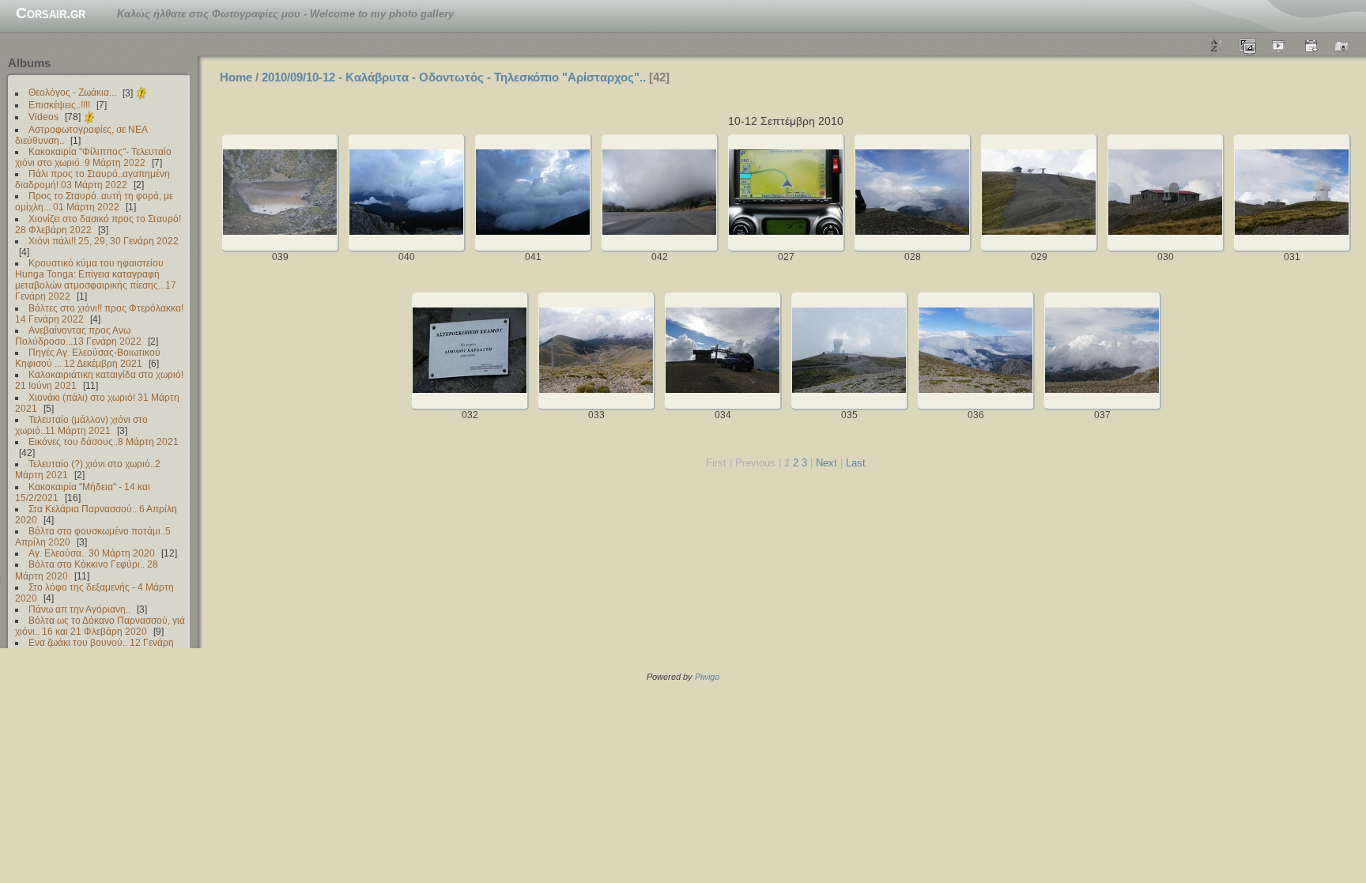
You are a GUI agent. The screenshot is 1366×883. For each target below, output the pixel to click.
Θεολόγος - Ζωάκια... (72, 93)
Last (856, 463)
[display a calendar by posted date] (1310, 45)
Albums (29, 63)
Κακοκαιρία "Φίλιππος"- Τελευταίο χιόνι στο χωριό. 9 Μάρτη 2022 (93, 157)
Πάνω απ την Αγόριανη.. (79, 609)
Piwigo (707, 676)
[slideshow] (1279, 45)
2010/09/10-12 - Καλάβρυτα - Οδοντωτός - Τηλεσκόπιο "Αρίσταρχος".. (454, 77)
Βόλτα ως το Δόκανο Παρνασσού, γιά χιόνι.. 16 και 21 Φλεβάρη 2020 (100, 625)
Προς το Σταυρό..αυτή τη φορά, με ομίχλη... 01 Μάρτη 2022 (94, 201)
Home (236, 77)
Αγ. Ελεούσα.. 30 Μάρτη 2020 (91, 553)
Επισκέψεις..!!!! (59, 105)
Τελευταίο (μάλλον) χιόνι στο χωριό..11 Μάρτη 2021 (81, 425)
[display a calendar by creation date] (1342, 45)
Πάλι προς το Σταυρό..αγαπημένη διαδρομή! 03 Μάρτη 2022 (92, 179)
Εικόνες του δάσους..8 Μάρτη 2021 (103, 441)
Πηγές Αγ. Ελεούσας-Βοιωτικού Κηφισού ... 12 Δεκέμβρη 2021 (87, 357)
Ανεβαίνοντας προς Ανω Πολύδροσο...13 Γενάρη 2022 (78, 335)
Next (826, 463)
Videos (43, 116)
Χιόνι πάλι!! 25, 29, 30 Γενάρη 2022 (103, 241)
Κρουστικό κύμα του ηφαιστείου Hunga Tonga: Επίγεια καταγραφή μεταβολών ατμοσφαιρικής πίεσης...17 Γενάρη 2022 (95, 279)
